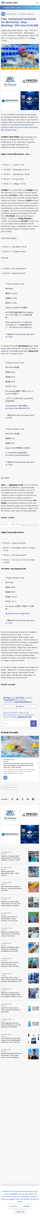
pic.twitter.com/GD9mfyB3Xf (17, 455)
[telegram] (33, 799)
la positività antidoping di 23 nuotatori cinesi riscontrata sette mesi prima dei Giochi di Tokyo (19, 127)
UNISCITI (21, 706)
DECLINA (26, 1206)
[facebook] (12, 799)
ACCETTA (13, 1206)
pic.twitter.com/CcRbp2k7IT (21, 327)
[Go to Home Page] (18, 14)
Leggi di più (20, 1212)
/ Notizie (22, 14)
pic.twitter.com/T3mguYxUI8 (17, 613)
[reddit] (17, 799)
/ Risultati (30, 14)
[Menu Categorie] (37, 2)
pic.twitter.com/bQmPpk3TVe (17, 408)
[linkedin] (28, 799)
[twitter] (22, 799)
